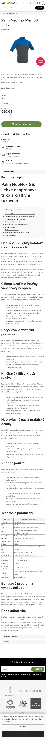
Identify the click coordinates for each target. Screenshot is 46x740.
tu (10, 721)
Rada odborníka (10, 235)
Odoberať (37, 669)
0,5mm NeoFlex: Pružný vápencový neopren (19, 217)
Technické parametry (12, 230)
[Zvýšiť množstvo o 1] (10, 114)
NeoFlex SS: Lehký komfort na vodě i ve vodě (20, 214)
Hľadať (40, 8)
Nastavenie (23, 726)
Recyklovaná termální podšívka (15, 219)
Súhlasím (23, 734)
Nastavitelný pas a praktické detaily (16, 225)
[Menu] (43, 3)
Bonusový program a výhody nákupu (17, 233)
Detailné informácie (7, 88)
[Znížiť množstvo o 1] (10, 117)
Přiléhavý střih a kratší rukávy (14, 222)
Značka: (5, 139)
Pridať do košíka (23, 124)
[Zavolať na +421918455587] (30, 3)
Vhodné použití (10, 227)
